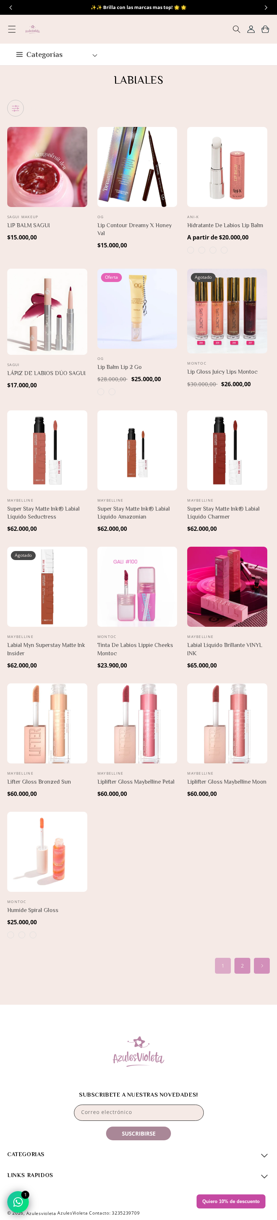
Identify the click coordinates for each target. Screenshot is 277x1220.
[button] (11, 29)
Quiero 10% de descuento (231, 1201)
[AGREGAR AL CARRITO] (80, 168)
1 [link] (222, 965)
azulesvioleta (41, 1213)
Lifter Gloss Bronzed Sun (39, 782)
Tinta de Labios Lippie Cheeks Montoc (135, 649)
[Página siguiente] (262, 966)
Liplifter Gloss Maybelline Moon (227, 782)
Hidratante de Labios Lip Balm (225, 225)
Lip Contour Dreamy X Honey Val (134, 229)
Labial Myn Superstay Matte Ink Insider (46, 649)
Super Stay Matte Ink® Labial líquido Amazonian (133, 513)
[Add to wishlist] (80, 137)
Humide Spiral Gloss (32, 910)
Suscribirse (138, 1133)
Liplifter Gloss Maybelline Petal (136, 782)
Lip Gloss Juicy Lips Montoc (222, 372)
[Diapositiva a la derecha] (266, 7)
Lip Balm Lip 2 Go (119, 367)
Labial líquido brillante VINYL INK (224, 649)
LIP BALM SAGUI (28, 225)
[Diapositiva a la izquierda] (11, 7)
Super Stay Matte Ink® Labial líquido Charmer (223, 513)
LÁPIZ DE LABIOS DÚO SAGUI (46, 373)
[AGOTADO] (260, 310)
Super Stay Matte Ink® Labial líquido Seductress (43, 513)
